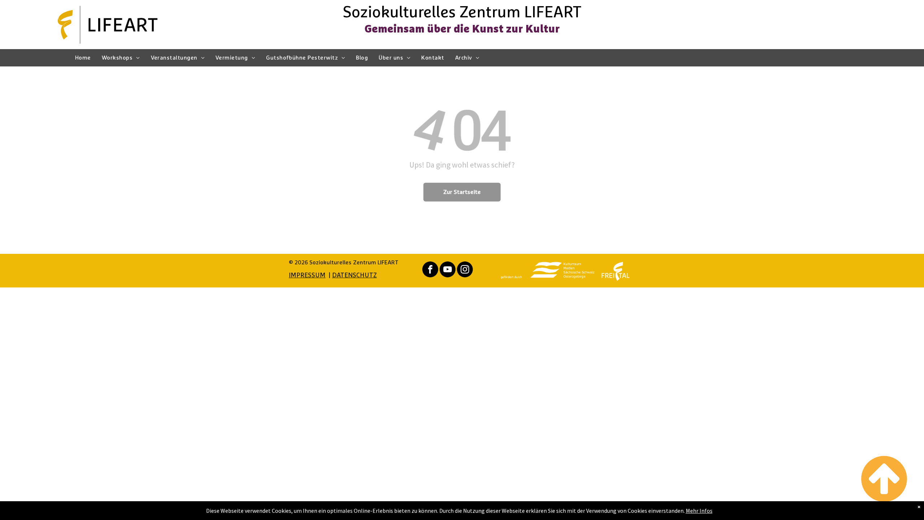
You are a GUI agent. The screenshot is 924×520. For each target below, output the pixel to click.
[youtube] (448, 270)
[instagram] (465, 270)
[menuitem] (83, 58)
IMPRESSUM (307, 275)
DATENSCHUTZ (354, 275)
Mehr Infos (699, 510)
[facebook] (430, 270)
